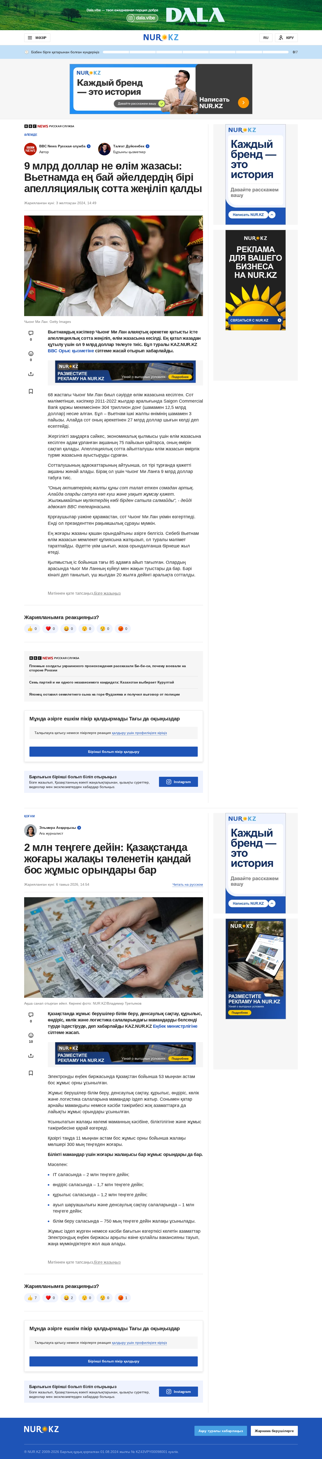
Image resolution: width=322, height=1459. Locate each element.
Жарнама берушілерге (274, 1431)
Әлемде (30, 135)
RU (265, 38)
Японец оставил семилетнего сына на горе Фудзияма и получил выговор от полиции (104, 694)
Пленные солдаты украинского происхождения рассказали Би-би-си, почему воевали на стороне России (107, 668)
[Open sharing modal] (31, 374)
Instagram (182, 782)
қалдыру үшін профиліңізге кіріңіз (139, 733)
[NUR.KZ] (161, 37)
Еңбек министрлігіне (175, 1026)
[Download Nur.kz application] (161, 15)
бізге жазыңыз (107, 593)
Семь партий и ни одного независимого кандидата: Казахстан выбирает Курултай (101, 682)
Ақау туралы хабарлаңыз (220, 1431)
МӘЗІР (40, 38)
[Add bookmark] (31, 391)
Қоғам (29, 816)
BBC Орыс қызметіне (71, 350)
